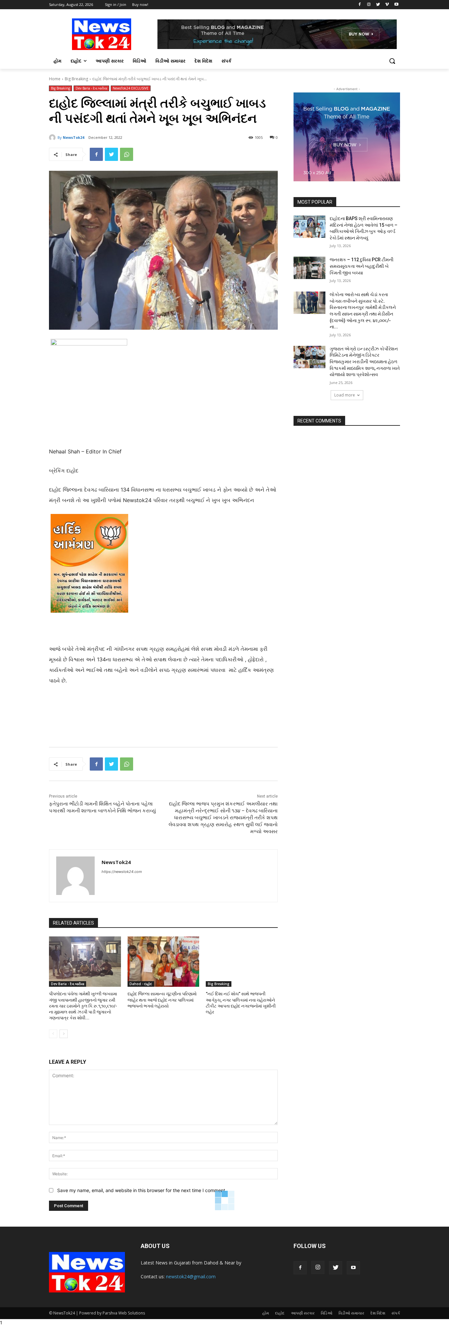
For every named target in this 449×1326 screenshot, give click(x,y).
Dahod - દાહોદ (141, 984)
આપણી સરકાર (303, 1313)
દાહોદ (280, 1313)
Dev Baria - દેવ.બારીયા (91, 88)
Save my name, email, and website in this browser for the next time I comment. (141, 1190)
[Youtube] (396, 5)
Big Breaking (76, 79)
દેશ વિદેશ (377, 1313)
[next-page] (63, 1034)
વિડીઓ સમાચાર (351, 1313)
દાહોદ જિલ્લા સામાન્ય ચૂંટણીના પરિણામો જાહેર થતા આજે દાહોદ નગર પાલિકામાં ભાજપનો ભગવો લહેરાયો (162, 999)
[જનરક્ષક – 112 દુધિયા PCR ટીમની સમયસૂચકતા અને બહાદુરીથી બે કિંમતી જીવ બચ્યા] (309, 268)
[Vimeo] (387, 5)
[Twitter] (378, 5)
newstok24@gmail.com (191, 1276)
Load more (344, 395)
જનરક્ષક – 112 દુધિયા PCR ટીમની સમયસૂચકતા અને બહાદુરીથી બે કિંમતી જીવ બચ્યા (361, 266)
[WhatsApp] (126, 154)
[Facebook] (360, 5)
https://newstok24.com (122, 871)
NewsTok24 (73, 137)
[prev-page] (53, 1034)
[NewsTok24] (53, 137)
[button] (392, 61)
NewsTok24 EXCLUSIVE (131, 88)
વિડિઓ (326, 1313)
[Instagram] (369, 5)
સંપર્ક (395, 1313)
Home (54, 79)
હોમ (265, 1313)
